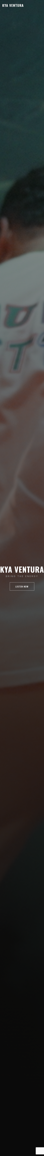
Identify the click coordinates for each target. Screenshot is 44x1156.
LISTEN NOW (22, 586)
